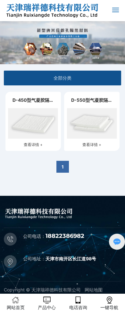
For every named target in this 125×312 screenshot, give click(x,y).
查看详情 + (33, 144)
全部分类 (62, 78)
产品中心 (47, 307)
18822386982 (65, 235)
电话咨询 (78, 307)
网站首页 (16, 307)
